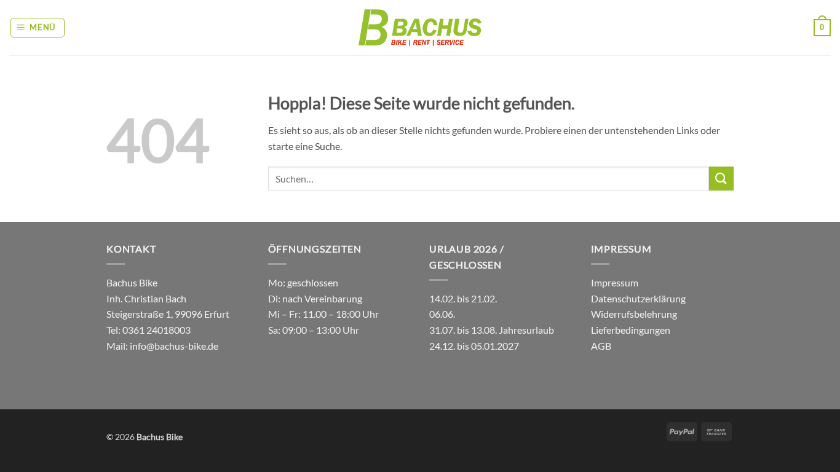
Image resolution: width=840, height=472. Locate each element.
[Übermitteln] (721, 179)
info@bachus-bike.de (174, 346)
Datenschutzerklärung (638, 298)
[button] (37, 27)
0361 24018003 (156, 330)
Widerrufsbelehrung (634, 314)
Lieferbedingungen (630, 330)
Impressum (614, 282)
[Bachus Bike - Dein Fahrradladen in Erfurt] (420, 27)
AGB (601, 346)
